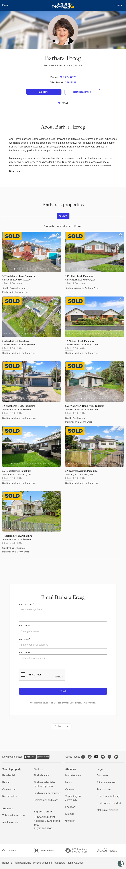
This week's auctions (13, 815)
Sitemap (69, 814)
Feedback (70, 807)
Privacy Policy (89, 702)
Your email (24, 639)
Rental (6, 782)
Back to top (62, 726)
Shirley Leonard (18, 288)
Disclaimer (102, 775)
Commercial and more (46, 800)
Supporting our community (73, 798)
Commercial (9, 789)
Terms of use (104, 789)
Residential (8, 775)
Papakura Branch (73, 65)
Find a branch (41, 775)
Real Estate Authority (108, 796)
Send (63, 691)
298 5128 (71, 82)
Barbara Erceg (22, 292)
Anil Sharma (79, 418)
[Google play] (43, 757)
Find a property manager (47, 793)
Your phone (24, 652)
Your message (26, 604)
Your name (24, 625)
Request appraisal (82, 91)
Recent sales (9, 796)
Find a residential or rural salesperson (44, 784)
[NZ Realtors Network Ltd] (78, 850)
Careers (69, 789)
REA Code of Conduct (109, 803)
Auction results (10, 822)
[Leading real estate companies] (110, 850)
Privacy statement (106, 782)
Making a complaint (107, 810)
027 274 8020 (67, 77)
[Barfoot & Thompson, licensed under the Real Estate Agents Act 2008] (63, 4)
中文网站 (70, 821)
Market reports (73, 775)
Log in (119, 5)
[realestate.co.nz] (47, 850)
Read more (15, 171)
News (68, 782)
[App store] (30, 757)
